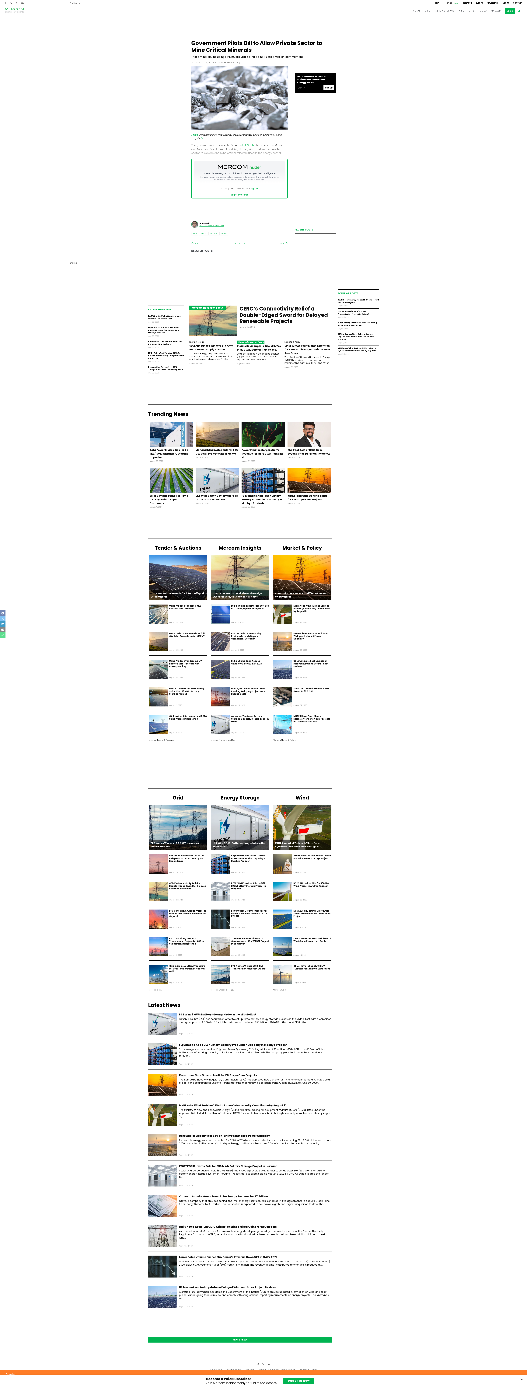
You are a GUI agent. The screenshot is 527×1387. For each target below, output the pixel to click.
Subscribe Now (299, 1380)
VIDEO (483, 10)
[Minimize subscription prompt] (522, 1379)
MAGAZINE (497, 10)
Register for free (239, 194)
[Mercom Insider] (451, 3)
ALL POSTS (239, 243)
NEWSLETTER (492, 3)
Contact (249, 1369)
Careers (262, 1369)
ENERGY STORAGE (444, 10)
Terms (314, 1369)
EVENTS (479, 3)
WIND (461, 10)
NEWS (438, 3)
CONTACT (517, 3)
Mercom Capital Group (282, 1369)
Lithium (203, 234)
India (195, 234)
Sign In (254, 188)
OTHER (472, 10)
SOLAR (417, 10)
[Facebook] (5, 3)
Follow (194, 134)
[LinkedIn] (22, 3)
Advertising (216, 1369)
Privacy (303, 1369)
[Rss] (11, 3)
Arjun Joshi (211, 62)
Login (510, 10)
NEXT (283, 243)
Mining (223, 234)
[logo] (14, 11)
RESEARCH (467, 3)
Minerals (213, 234)
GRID (427, 10)
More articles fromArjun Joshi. (212, 225)
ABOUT (506, 3)
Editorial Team (233, 1369)
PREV (196, 243)
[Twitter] (17, 3)
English (73, 3)
